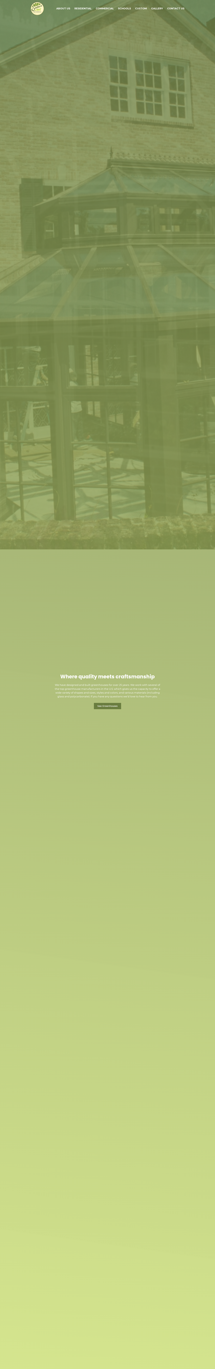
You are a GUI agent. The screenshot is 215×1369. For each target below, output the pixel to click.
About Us (63, 8)
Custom (141, 8)
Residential (83, 8)
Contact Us (175, 8)
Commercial (105, 8)
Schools (124, 8)
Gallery (157, 8)
